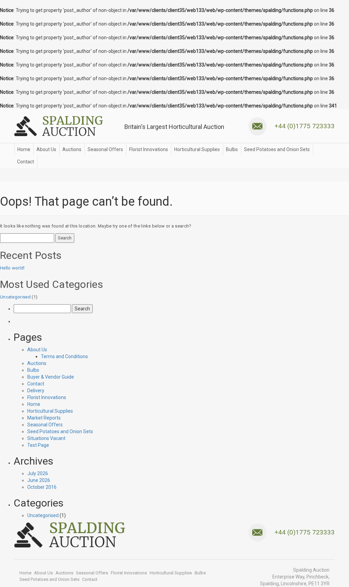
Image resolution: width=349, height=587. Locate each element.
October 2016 (42, 487)
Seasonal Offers (105, 149)
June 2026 (38, 480)
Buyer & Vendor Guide (50, 377)
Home (23, 149)
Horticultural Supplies (197, 149)
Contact (25, 161)
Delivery (35, 390)
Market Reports (44, 418)
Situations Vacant (46, 438)
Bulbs (232, 149)
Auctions (71, 149)
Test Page (38, 445)
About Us (46, 149)
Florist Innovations (148, 149)
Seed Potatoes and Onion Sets (277, 149)
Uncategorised (15, 296)
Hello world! (12, 267)
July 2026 (37, 473)
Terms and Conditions (64, 356)
